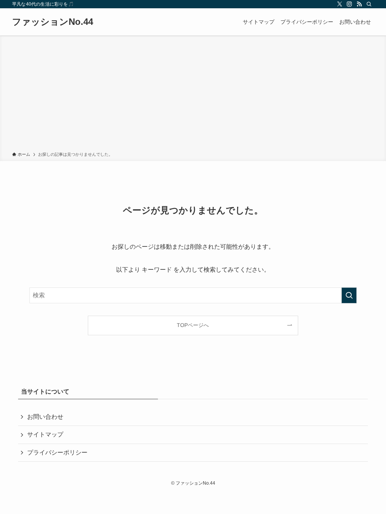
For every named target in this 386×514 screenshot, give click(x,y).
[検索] (369, 4)
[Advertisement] (193, 95)
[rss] (359, 4)
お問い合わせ (45, 417)
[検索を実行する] (349, 295)
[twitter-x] (340, 4)
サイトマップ (45, 434)
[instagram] (349, 4)
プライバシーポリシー (57, 452)
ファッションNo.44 (52, 21)
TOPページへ (193, 325)
